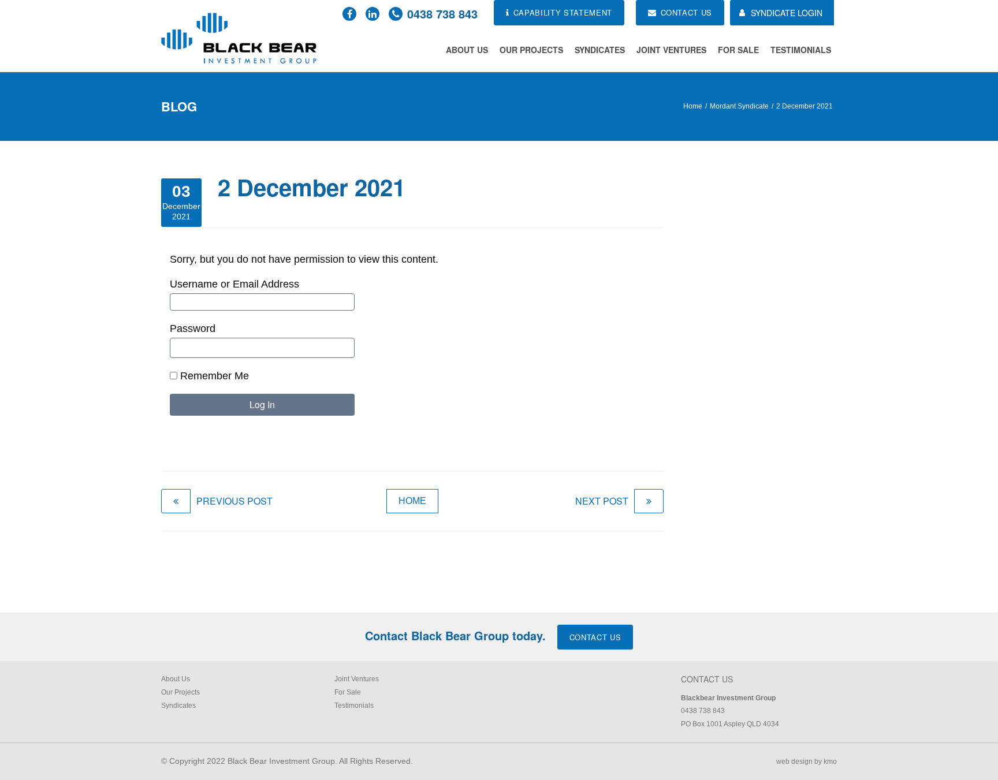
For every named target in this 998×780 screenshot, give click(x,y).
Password (192, 328)
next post (601, 500)
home (412, 501)
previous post (234, 500)
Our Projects (531, 49)
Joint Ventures (671, 49)
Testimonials (800, 49)
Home (692, 106)
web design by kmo (806, 761)
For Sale (738, 49)
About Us (467, 49)
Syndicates (600, 49)
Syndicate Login (786, 12)
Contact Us (595, 637)
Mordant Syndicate (739, 106)
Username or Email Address (234, 284)
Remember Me (213, 376)
